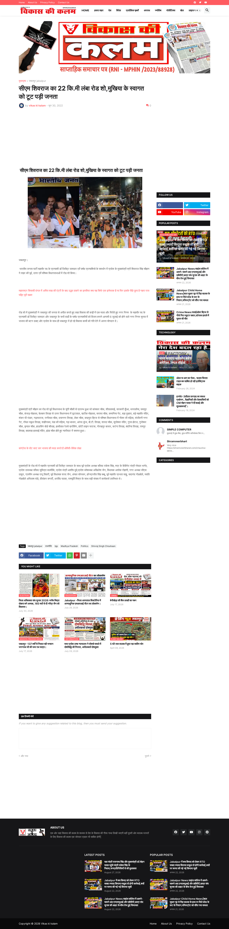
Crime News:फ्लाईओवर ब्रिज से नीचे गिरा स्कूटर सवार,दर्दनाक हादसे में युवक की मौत (192, 315)
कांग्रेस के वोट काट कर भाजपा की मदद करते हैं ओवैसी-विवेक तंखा (50, 448)
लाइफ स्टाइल (195, 10)
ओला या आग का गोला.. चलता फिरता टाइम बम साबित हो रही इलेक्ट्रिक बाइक (192, 381)
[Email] (84, 555)
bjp (56, 546)
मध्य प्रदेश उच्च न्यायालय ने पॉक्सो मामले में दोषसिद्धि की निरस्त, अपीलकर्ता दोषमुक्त (82, 645)
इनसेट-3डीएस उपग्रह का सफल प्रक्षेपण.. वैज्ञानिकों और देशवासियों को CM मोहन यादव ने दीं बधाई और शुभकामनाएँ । (192, 401)
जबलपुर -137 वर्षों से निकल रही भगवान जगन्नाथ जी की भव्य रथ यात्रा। (36, 645)
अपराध (147, 10)
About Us (32, 2)
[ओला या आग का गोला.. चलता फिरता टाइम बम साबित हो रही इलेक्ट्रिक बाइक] (165, 382)
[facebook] (195, 2)
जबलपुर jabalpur (37, 81)
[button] (198, 10)
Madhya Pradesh (69, 546)
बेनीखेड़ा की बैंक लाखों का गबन (123, 600)
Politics (84, 546)
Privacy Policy (47, 2)
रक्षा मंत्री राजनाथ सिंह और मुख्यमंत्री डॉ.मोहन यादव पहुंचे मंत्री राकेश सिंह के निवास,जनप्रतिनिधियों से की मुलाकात (124, 865)
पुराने (147, 755)
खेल (182, 10)
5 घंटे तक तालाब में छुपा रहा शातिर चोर (126, 643)
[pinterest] (207, 832)
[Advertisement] (85, 138)
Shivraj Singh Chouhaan (103, 546)
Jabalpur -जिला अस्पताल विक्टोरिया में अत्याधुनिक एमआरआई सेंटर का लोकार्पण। (82, 602)
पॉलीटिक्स (170, 10)
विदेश (118, 10)
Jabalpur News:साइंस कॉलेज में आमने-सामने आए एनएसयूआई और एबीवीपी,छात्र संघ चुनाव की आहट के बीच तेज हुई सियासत (192, 273)
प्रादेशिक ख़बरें (132, 10)
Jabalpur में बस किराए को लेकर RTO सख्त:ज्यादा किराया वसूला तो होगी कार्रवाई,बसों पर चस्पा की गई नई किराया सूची (124, 883)
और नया (24, 755)
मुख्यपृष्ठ (22, 81)
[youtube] (205, 2)
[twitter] (200, 2)
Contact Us (63, 2)
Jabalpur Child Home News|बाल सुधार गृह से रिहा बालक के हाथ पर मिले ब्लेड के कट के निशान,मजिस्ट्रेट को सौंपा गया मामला (193, 295)
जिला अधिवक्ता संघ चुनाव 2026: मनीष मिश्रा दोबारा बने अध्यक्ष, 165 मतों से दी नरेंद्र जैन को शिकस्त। (39, 603)
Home (22, 2)
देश (109, 10)
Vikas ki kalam (49, 923)
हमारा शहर (98, 10)
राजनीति (48, 546)
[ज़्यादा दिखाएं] (91, 555)
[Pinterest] (77, 555)
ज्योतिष (158, 10)
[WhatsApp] (70, 555)
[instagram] (199, 832)
